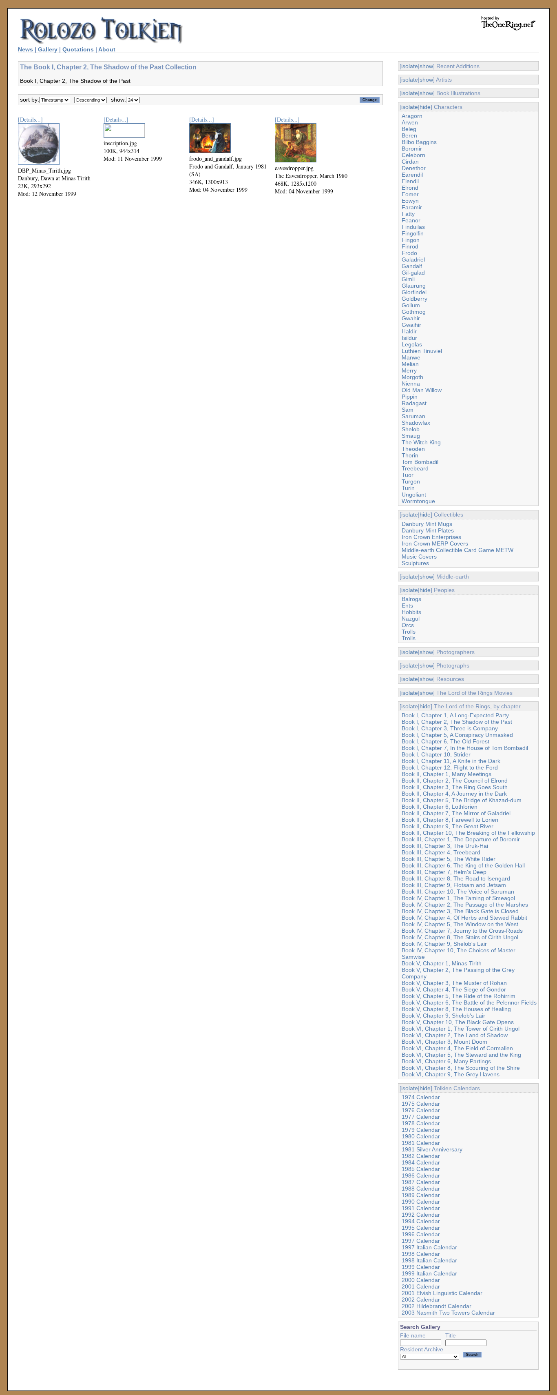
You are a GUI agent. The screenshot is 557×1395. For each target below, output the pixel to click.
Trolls (409, 631)
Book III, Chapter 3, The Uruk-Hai (445, 846)
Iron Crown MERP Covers (435, 543)
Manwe (411, 357)
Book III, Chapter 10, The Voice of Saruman (458, 891)
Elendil (410, 181)
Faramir (412, 207)
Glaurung (414, 285)
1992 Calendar (421, 1214)
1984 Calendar (421, 1162)
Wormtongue (418, 501)
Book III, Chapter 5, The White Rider (448, 859)
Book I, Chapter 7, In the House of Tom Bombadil (465, 748)
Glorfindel (414, 292)
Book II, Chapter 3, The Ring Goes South (455, 787)
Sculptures (415, 563)
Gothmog (414, 311)
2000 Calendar (421, 1280)
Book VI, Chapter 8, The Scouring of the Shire (461, 1068)
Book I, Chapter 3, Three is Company (450, 728)
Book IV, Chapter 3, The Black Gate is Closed (460, 911)
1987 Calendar (421, 1182)
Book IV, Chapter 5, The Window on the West (460, 924)
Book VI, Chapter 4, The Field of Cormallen (457, 1048)
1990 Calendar (421, 1201)
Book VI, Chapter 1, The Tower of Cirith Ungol (460, 1028)
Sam (407, 409)
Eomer (410, 194)
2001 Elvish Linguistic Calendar (442, 1293)
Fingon (411, 240)
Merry (409, 370)
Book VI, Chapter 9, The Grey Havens (451, 1074)
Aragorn (412, 116)
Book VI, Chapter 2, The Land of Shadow (455, 1035)
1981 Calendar (421, 1143)
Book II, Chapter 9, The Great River (447, 826)
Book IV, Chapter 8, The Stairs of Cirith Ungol (460, 937)
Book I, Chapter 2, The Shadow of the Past (457, 722)
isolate (409, 66)
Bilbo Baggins (419, 142)
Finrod (410, 246)
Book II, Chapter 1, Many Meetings (446, 774)
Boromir (412, 148)
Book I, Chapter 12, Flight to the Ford (450, 767)
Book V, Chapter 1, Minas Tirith (442, 963)
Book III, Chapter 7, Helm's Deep (444, 872)
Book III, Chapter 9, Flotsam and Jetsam (454, 885)
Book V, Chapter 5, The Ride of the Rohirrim (458, 996)
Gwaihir (411, 325)
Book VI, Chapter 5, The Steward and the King (461, 1054)
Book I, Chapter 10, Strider (436, 754)
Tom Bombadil (420, 462)
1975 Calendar (421, 1103)
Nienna (411, 383)
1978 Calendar (421, 1123)
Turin (408, 488)
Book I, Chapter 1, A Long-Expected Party (455, 715)
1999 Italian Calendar (429, 1273)
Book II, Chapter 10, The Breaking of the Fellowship (468, 832)
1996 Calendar (421, 1234)
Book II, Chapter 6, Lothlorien (439, 806)
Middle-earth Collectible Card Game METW (457, 550)
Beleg (409, 129)
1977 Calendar (421, 1116)
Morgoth (412, 377)
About (106, 49)
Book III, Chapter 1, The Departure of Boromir (461, 839)
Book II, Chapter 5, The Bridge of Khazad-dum (462, 800)
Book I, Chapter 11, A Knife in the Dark (451, 761)
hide (425, 107)
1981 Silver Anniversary (432, 1149)
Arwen (410, 122)
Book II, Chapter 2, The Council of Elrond (455, 780)
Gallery (47, 49)
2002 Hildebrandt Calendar (436, 1306)
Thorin (410, 455)
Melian (410, 364)
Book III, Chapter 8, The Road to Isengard (456, 878)
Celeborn (413, 155)
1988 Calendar (421, 1188)
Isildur (409, 338)
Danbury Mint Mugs (427, 524)
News (25, 49)
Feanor (411, 220)
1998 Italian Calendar (429, 1260)
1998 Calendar (421, 1254)
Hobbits (411, 612)
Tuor (407, 475)
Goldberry (414, 298)
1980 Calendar (421, 1136)
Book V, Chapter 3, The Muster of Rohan (454, 983)
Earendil (412, 174)
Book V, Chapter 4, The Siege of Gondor (454, 989)
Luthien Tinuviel (422, 351)
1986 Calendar (421, 1175)
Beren (409, 135)
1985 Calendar (421, 1169)
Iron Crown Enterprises (431, 537)
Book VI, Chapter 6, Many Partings (446, 1061)
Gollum (411, 305)
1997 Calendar (421, 1241)
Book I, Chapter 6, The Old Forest (445, 741)
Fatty (408, 214)
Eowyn (410, 200)
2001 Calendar (421, 1286)
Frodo (409, 253)
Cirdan (410, 161)
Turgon (411, 481)
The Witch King (421, 442)
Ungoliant (414, 494)
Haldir (409, 331)
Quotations (78, 49)
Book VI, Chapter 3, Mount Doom (444, 1041)
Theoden (413, 449)
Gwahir (411, 318)
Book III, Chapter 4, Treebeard (441, 852)
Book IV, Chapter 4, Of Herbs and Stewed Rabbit (464, 917)
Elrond (410, 187)
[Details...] (30, 119)
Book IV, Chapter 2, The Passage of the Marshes (465, 904)
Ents (407, 605)
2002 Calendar (421, 1299)
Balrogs (411, 599)
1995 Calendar (421, 1227)
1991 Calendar (421, 1208)
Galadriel (413, 259)
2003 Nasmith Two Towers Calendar (448, 1312)
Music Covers (419, 556)
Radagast (414, 403)
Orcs (408, 625)
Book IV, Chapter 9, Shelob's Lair (444, 943)
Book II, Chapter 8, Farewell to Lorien (450, 819)
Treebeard (415, 468)
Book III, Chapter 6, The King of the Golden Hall (463, 865)
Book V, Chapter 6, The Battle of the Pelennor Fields (469, 1002)
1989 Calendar (421, 1195)
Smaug (411, 435)
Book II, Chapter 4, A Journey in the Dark (454, 793)
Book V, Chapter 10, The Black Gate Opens (458, 1022)
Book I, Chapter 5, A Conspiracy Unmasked (457, 735)
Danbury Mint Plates (428, 530)
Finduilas (413, 227)
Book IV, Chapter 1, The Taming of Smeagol (458, 898)
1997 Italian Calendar (429, 1247)
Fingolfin (413, 233)
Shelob (411, 429)
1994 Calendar (421, 1221)
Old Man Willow (422, 390)
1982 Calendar (421, 1156)
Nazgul (411, 618)
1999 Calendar (421, 1267)
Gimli (408, 279)
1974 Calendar (421, 1097)
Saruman (413, 416)
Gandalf (412, 266)
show (426, 66)
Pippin (410, 396)
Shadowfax (416, 422)
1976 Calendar (421, 1110)
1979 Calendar (421, 1130)
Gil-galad (413, 272)
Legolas (412, 344)
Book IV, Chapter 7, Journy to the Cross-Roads (462, 930)
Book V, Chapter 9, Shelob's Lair (443, 1015)
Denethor (414, 168)
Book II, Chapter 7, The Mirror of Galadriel (456, 813)
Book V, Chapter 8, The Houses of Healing (456, 1009)
